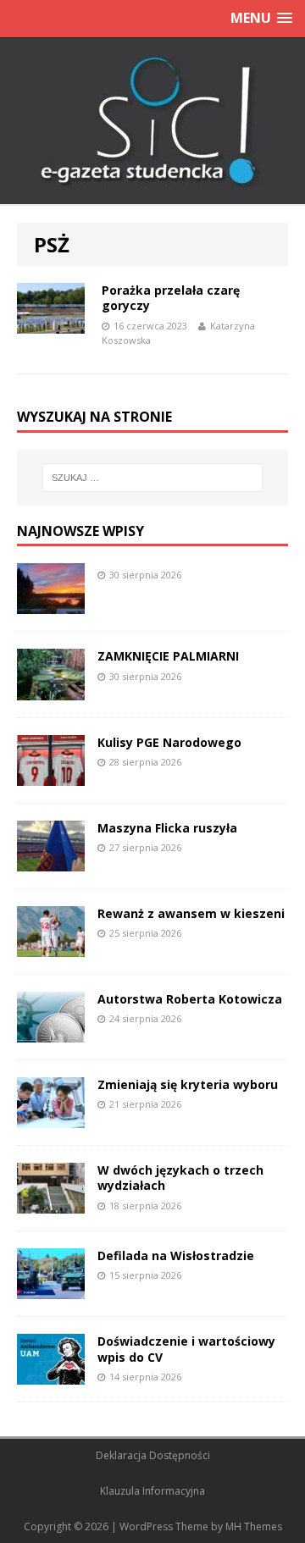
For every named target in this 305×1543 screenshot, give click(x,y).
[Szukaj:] (152, 477)
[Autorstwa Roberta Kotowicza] (51, 1033)
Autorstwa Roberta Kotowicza (189, 999)
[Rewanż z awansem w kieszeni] (51, 947)
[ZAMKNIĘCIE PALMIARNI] (51, 690)
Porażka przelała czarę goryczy (171, 297)
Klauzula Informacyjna (152, 1491)
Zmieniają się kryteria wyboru (187, 1084)
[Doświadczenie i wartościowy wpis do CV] (51, 1375)
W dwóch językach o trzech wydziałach (180, 1177)
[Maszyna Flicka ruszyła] (51, 861)
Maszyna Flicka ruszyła (167, 828)
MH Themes (253, 1526)
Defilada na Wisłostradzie (175, 1255)
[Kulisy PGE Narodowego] (51, 775)
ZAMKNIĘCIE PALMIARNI (168, 656)
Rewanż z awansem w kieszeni (191, 913)
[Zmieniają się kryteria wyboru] (51, 1118)
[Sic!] (152, 121)
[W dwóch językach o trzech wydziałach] (51, 1204)
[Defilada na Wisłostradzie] (51, 1289)
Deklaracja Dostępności (153, 1455)
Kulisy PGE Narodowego (169, 742)
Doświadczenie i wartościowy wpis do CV (186, 1348)
